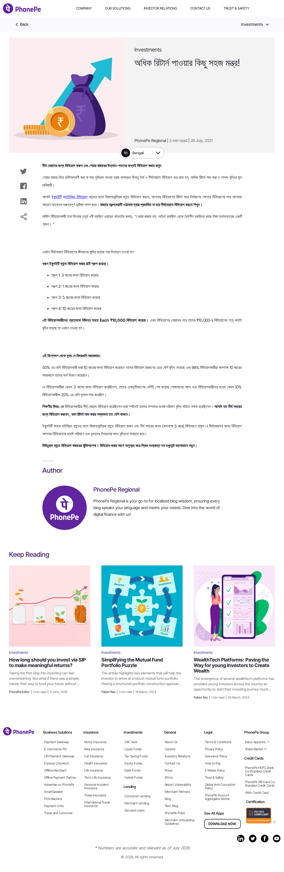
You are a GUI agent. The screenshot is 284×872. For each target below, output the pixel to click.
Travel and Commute (58, 813)
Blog (168, 799)
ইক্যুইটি (56, 197)
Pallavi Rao (128, 692)
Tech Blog (171, 806)
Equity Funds (133, 763)
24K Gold (130, 742)
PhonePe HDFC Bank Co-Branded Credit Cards (259, 771)
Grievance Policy (216, 756)
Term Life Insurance (97, 777)
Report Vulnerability (178, 784)
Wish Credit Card (256, 792)
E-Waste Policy (215, 770)
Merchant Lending (136, 803)
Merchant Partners (177, 791)
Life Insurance (93, 770)
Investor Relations (160, 8)
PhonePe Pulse (175, 813)
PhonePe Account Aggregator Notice (217, 797)
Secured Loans (134, 810)
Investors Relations (177, 756)
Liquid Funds (133, 749)
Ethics (169, 777)
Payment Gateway (56, 742)
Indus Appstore (255, 742)
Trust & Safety (236, 8)
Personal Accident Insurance (96, 786)
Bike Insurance (94, 749)
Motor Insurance (95, 742)
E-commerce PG (55, 749)
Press (168, 770)
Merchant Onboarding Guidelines (179, 821)
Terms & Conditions (218, 742)
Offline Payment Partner (60, 777)
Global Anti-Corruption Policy (220, 786)
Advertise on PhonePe (59, 784)
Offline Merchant (55, 770)
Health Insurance (95, 763)
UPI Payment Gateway (59, 756)
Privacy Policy (214, 749)
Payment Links (54, 806)
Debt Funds (132, 770)
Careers (170, 749)
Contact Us (200, 8)
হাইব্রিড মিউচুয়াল (76, 197)
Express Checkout (56, 763)
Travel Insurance (95, 795)
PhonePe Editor (38, 692)
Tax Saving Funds (136, 756)
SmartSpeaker (53, 791)
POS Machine (53, 799)
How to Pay (213, 763)
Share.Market (254, 749)
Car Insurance (93, 756)
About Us (171, 742)
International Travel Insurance (97, 804)
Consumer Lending (137, 796)
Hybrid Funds (133, 777)
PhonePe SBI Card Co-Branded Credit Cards (260, 783)
